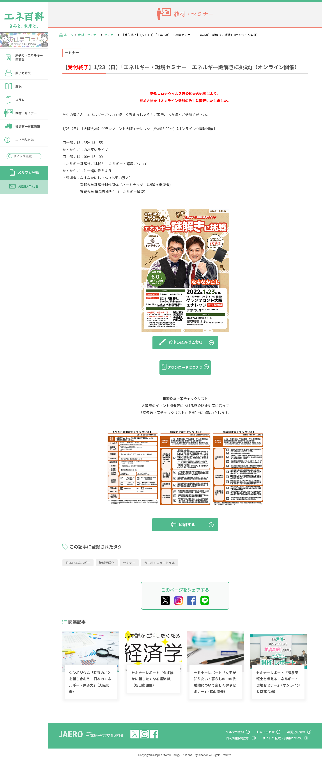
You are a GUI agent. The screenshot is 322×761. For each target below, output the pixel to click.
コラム (20, 99)
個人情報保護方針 (238, 738)
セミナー (110, 35)
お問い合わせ (28, 186)
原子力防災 (23, 73)
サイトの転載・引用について (282, 738)
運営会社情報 (296, 732)
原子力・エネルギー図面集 (29, 57)
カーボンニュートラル (159, 562)
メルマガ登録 (28, 172)
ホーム (68, 35)
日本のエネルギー (78, 562)
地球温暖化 (106, 562)
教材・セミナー (26, 113)
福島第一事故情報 (27, 126)
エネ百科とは (24, 139)
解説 (18, 86)
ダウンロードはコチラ (185, 367)
